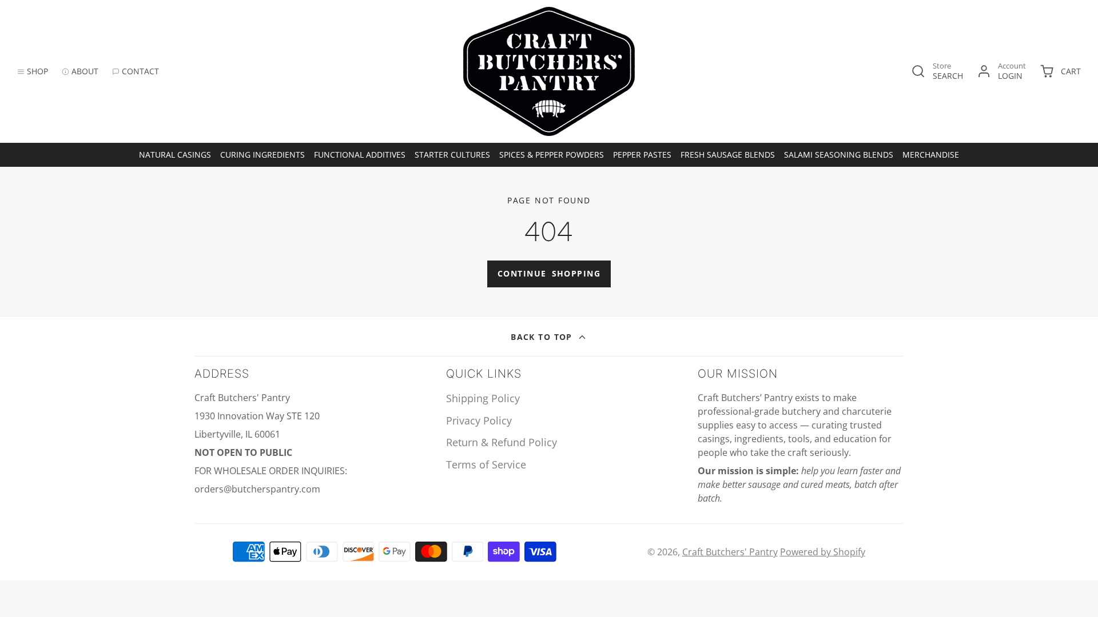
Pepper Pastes (642, 154)
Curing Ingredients (262, 154)
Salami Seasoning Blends (838, 154)
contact (140, 71)
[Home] (549, 71)
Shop (37, 71)
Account (1001, 71)
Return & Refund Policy (501, 442)
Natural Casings (175, 154)
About (84, 71)
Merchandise (930, 154)
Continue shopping (549, 273)
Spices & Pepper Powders (551, 154)
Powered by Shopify (822, 552)
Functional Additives (359, 154)
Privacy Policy (479, 420)
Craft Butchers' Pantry (730, 552)
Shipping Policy (483, 398)
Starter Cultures (452, 154)
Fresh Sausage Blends (728, 154)
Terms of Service (486, 464)
